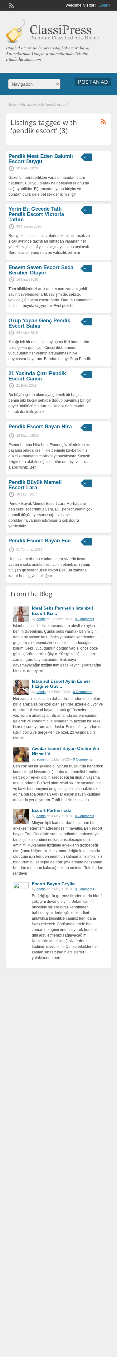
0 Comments (84, 619)
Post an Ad (93, 82)
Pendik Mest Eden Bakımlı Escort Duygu (40, 158)
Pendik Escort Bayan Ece (39, 541)
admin (41, 619)
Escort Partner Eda (51, 810)
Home (12, 104)
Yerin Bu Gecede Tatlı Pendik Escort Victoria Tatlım (36, 214)
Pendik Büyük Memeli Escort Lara (35, 484)
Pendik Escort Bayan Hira (40, 427)
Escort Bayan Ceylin (53, 883)
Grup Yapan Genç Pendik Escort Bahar (39, 323)
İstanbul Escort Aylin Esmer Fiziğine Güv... (61, 684)
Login (103, 5)
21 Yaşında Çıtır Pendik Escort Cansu (37, 376)
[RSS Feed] (10, 5)
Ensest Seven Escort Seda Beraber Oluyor (40, 270)
